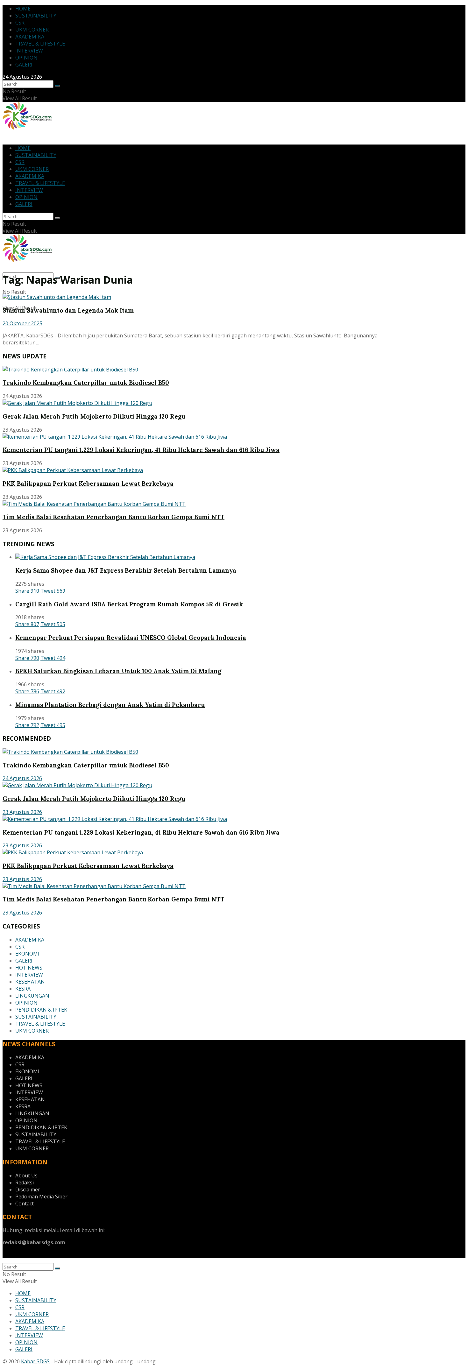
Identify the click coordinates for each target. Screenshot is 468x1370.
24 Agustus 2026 (22, 778)
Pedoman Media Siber (41, 1196)
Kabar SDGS (35, 1361)
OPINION (26, 57)
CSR (20, 22)
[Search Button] (57, 86)
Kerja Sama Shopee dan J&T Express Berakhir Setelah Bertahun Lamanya (125, 570)
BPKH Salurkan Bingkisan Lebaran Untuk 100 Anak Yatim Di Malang (118, 671)
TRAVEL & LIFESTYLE (40, 43)
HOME (23, 8)
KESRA (23, 988)
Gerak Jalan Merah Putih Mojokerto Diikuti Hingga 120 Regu (94, 416)
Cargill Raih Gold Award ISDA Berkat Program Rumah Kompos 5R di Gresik (129, 604)
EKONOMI (27, 953)
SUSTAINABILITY (35, 15)
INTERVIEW (29, 50)
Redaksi (24, 1182)
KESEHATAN (30, 981)
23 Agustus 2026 (22, 812)
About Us (26, 1175)
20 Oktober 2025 (22, 323)
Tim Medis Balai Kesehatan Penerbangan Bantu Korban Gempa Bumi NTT (113, 517)
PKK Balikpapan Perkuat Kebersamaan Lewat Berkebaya (88, 483)
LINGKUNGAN (32, 995)
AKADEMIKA (29, 36)
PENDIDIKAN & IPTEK (41, 1009)
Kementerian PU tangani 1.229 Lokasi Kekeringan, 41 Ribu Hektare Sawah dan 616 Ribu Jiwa (141, 450)
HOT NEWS (28, 967)
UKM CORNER (32, 29)
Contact (24, 1203)
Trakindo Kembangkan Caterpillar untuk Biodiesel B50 (86, 382)
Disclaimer (27, 1189)
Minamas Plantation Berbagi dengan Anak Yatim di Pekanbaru (110, 705)
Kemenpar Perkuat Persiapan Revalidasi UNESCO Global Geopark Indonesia (130, 637)
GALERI (23, 64)
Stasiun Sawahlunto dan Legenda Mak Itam (68, 310)
